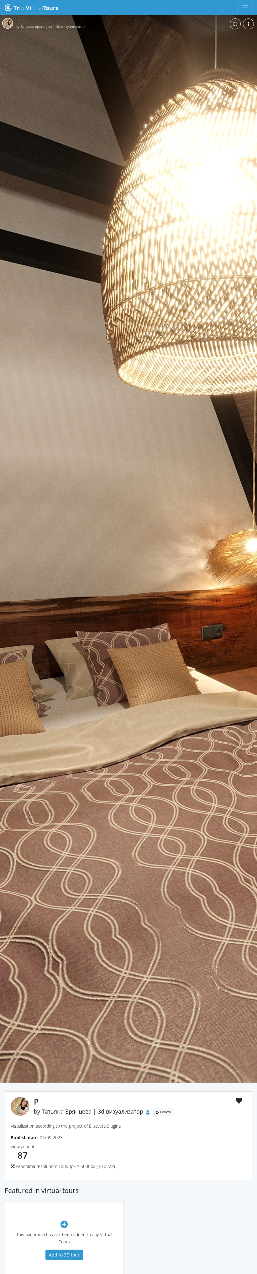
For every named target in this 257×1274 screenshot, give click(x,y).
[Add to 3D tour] (64, 1224)
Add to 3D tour (64, 1255)
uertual (35, 8)
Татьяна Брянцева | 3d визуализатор (92, 1111)
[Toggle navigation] (245, 7)
